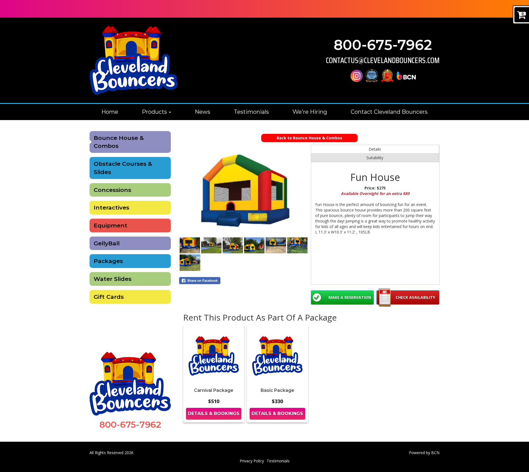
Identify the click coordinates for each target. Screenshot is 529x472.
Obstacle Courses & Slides (123, 167)
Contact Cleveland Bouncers (389, 111)
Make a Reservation (349, 297)
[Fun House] (243, 191)
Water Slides (112, 278)
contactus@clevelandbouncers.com (382, 60)
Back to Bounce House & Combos (309, 137)
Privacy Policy (252, 460)
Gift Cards (109, 296)
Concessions (112, 189)
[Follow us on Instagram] (356, 75)
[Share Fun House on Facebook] (243, 280)
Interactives (111, 207)
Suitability (374, 157)
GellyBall (107, 243)
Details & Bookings (213, 413)
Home (109, 111)
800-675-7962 (383, 45)
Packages (108, 260)
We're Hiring (310, 111)
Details (375, 149)
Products (155, 111)
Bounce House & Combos (119, 142)
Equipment (110, 225)
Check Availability (415, 297)
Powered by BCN (424, 452)
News (202, 111)
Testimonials (251, 111)
